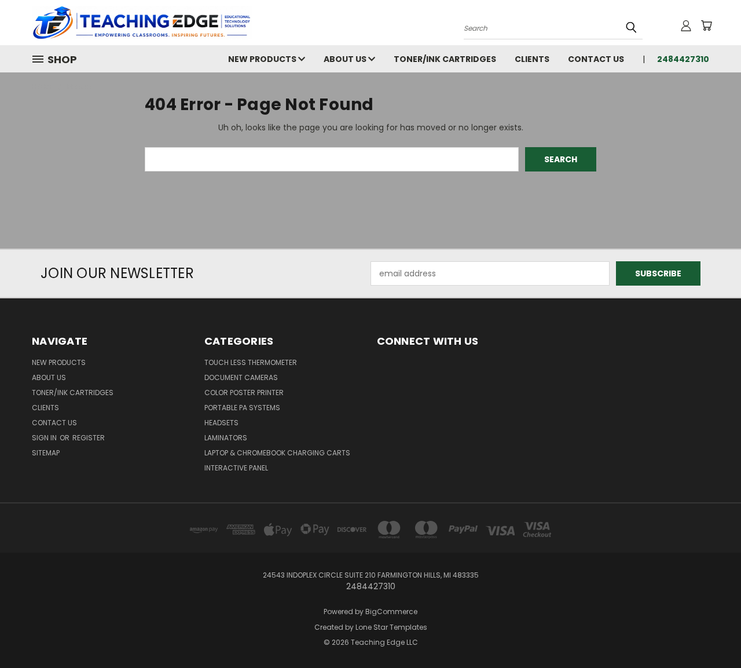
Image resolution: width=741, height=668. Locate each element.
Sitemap (46, 453)
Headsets (221, 423)
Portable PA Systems (242, 408)
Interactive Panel (236, 468)
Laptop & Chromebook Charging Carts (277, 453)
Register (88, 438)
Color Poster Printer (244, 392)
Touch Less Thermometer (250, 362)
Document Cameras (241, 377)
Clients (532, 59)
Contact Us (596, 59)
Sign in (45, 438)
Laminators (225, 438)
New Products (263, 59)
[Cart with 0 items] (706, 25)
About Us (346, 59)
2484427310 (683, 59)
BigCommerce (391, 611)
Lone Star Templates (391, 627)
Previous (710, 632)
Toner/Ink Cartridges (445, 59)
